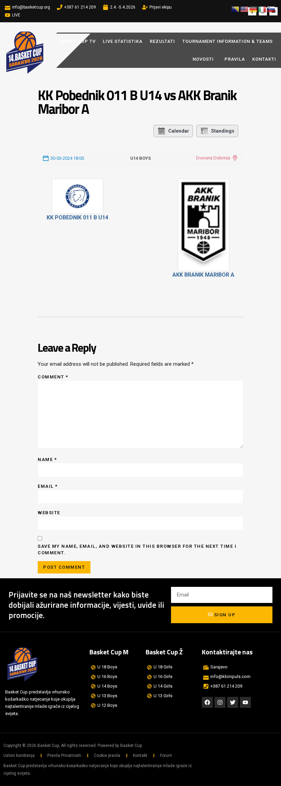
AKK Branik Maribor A (203, 274)
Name (47, 459)
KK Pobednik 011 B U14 (77, 217)
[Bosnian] (235, 9)
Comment (53, 376)
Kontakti (264, 59)
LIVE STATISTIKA (123, 41)
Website (49, 512)
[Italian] (262, 9)
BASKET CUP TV (77, 41)
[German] (253, 9)
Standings (222, 131)
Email (48, 486)
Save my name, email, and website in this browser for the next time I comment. (137, 550)
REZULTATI (162, 41)
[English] (244, 9)
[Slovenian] (271, 9)
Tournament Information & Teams (227, 41)
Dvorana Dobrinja (213, 158)
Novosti (203, 59)
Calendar (178, 131)
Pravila (234, 59)
